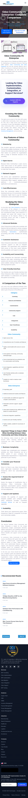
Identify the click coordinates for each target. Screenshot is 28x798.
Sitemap (23, 795)
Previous (6, 636)
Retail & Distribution (6, 721)
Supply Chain (4, 695)
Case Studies (4, 746)
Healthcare (3, 723)
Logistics (3, 728)
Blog (13, 22)
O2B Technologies (11, 790)
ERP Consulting (5, 672)
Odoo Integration (5, 682)
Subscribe (22, 784)
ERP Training (4, 687)
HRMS (2, 700)
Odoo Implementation (6, 675)
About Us (3, 741)
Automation (13, 232)
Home (8, 22)
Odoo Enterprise (15, 207)
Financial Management (6, 705)
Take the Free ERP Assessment (19, 31)
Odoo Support (4, 685)
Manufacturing (4, 718)
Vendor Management (6, 711)
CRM (2, 698)
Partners (3, 754)
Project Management (6, 708)
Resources (3, 757)
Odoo (18, 22)
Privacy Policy (6, 795)
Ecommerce (4, 734)
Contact (3, 752)
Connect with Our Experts (15, 101)
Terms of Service (15, 795)
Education (3, 726)
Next (21, 636)
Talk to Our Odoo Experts (6, 31)
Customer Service (6, 502)
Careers (3, 744)
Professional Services (6, 731)
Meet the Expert (14, 563)
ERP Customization (5, 677)
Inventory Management (7, 131)
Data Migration (4, 680)
